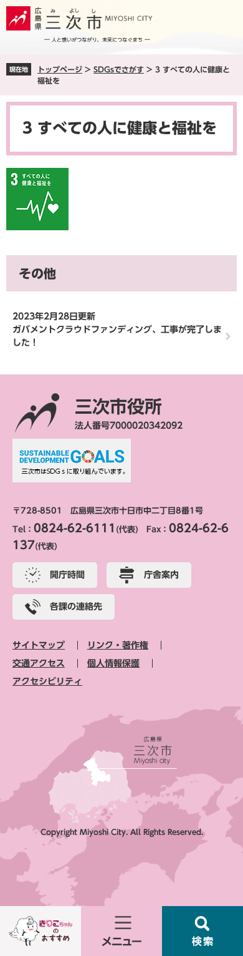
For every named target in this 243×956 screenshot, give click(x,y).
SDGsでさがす (118, 69)
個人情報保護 (113, 663)
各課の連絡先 (76, 606)
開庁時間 (67, 574)
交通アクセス (38, 663)
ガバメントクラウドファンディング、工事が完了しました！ (117, 336)
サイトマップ (38, 645)
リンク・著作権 (117, 645)
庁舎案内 (161, 574)
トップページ (59, 69)
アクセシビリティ (47, 681)
